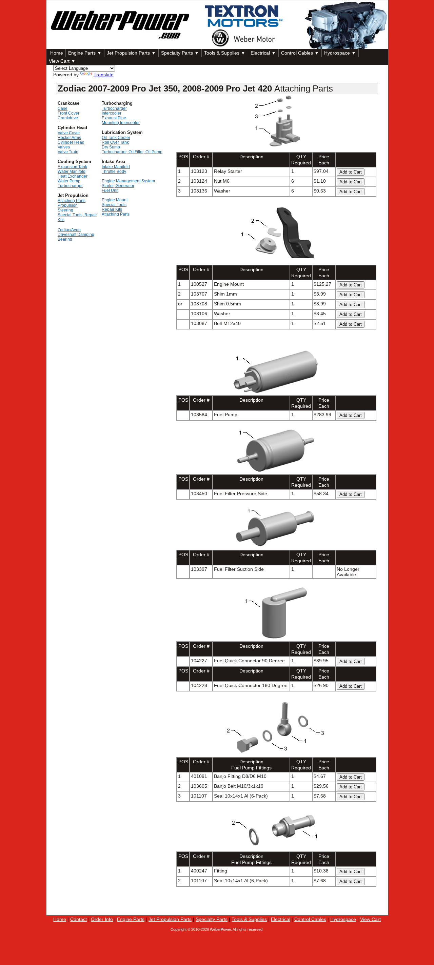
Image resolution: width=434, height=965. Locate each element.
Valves (64, 147)
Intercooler (111, 113)
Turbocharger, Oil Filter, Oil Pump (132, 151)
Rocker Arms (69, 137)
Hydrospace (343, 919)
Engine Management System (128, 181)
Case (62, 108)
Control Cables (310, 919)
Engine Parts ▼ (85, 53)
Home (56, 53)
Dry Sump (111, 147)
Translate (104, 74)
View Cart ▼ (62, 61)
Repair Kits (112, 209)
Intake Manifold (116, 166)
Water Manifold (71, 171)
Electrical (280, 919)
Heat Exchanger (72, 176)
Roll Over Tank (115, 142)
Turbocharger (70, 185)
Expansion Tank (72, 166)
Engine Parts (130, 919)
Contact (78, 919)
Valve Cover (69, 132)
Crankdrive (68, 118)
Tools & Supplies (249, 919)
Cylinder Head (71, 142)
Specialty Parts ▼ (180, 53)
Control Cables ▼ (300, 53)
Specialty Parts (212, 919)
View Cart (370, 919)
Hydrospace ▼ (340, 53)
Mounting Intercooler (121, 122)
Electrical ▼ (263, 53)
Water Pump (69, 181)
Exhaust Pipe (114, 118)
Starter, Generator (118, 185)
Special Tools (114, 204)
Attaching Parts (71, 200)
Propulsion (68, 205)
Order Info (102, 919)
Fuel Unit (110, 190)
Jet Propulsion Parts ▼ (131, 53)
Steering (65, 210)
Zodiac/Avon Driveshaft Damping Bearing (76, 234)
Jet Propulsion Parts (170, 919)
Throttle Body (114, 171)
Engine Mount (114, 200)
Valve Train (68, 151)
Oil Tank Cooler (116, 137)
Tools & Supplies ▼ (224, 53)
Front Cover (68, 113)
